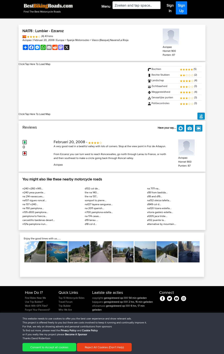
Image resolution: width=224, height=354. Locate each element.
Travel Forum (65, 302)
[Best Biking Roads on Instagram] (183, 298)
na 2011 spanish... (94, 208)
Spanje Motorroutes (78, 40)
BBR (126, 298)
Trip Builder (65, 305)
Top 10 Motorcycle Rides (71, 298)
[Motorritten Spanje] (24, 36)
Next (204, 251)
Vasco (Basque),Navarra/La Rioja (110, 40)
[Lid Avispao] (171, 36)
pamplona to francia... (34, 216)
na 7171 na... (153, 188)
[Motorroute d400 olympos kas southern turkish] (145, 251)
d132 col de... (92, 188)
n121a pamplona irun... (34, 224)
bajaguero (98, 302)
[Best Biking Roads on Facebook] (162, 298)
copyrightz (98, 298)
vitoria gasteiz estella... (160, 212)
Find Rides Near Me (35, 298)
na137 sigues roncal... (34, 200)
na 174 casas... (93, 216)
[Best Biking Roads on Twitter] (169, 298)
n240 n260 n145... (32, 188)
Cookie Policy (90, 330)
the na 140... (92, 192)
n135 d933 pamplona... (35, 212)
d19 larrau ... (91, 220)
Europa (60, 40)
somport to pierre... (95, 200)
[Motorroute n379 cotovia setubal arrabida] (123, 251)
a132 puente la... (156, 220)
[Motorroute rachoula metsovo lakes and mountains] (57, 251)
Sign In (170, 8)
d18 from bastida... (157, 192)
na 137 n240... (30, 204)
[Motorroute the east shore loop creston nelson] (189, 251)
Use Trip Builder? (34, 302)
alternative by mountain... (161, 224)
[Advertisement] (81, 89)
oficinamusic (99, 305)
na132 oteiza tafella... (159, 200)
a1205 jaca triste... (157, 216)
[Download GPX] (201, 116)
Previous (19, 251)
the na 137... (91, 196)
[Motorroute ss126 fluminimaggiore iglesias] (79, 251)
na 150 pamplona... (33, 208)
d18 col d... (91, 224)
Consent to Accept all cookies (49, 347)
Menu (106, 6)
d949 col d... (154, 204)
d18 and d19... (154, 196)
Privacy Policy (68, 330)
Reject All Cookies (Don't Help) (104, 347)
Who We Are (65, 309)
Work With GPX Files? (36, 305)
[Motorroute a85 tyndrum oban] (35, 251)
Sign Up (181, 8)
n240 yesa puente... (33, 192)
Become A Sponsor (76, 334)
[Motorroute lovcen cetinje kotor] (101, 251)
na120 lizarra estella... (159, 208)
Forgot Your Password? (37, 309)
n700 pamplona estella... (99, 212)
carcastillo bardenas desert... (38, 220)
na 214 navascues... (33, 196)
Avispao (27, 40)
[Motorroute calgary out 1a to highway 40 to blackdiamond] (167, 251)
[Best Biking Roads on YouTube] (176, 298)
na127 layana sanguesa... (99, 204)
